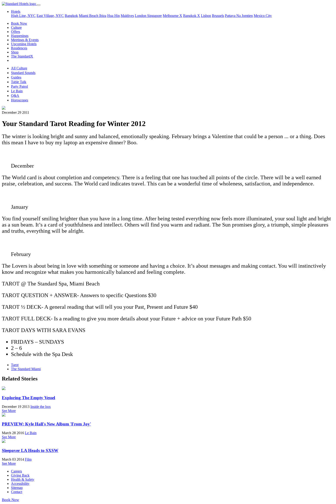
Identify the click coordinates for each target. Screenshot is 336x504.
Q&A (15, 96)
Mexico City (263, 16)
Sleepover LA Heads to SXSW (30, 450)
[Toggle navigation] (38, 5)
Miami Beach (89, 16)
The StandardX (22, 56)
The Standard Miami (26, 369)
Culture (16, 27)
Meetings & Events (25, 40)
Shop (15, 52)
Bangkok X (191, 16)
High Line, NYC (23, 16)
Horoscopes (19, 100)
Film (28, 459)
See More (9, 411)
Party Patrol (19, 86)
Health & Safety (22, 479)
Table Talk (18, 82)
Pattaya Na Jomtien (239, 16)
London (141, 16)
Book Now (19, 23)
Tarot (15, 365)
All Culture (19, 68)
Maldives (127, 16)
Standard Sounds (23, 73)
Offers (15, 32)
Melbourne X (172, 16)
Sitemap (17, 488)
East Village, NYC (50, 16)
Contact (16, 492)
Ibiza (102, 16)
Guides (16, 77)
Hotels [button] (15, 11)
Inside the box (40, 407)
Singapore (154, 16)
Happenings (19, 36)
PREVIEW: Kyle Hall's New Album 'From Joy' (46, 424)
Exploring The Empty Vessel (28, 397)
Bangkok (71, 16)
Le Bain (17, 91)
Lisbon (206, 16)
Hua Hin (113, 16)
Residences (19, 48)
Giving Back (20, 475)
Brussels (218, 16)
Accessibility (20, 484)
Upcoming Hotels (24, 44)
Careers (16, 471)
